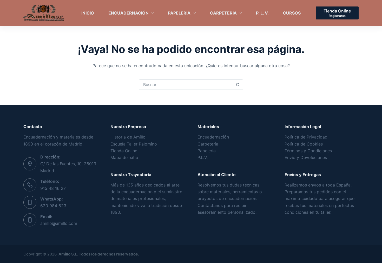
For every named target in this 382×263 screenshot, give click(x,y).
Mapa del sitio (124, 157)
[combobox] (186, 84)
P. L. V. (262, 13)
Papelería (206, 150)
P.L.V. (202, 157)
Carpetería (207, 144)
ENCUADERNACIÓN (128, 13)
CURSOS (292, 13)
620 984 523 (53, 205)
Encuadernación (213, 137)
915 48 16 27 (53, 188)
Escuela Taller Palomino (133, 144)
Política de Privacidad (306, 137)
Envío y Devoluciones (306, 157)
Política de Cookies (304, 144)
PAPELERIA (179, 13)
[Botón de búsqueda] (238, 84)
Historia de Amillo (128, 137)
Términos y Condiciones (308, 150)
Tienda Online (123, 150)
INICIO (87, 13)
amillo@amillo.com (58, 223)
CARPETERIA (223, 13)
